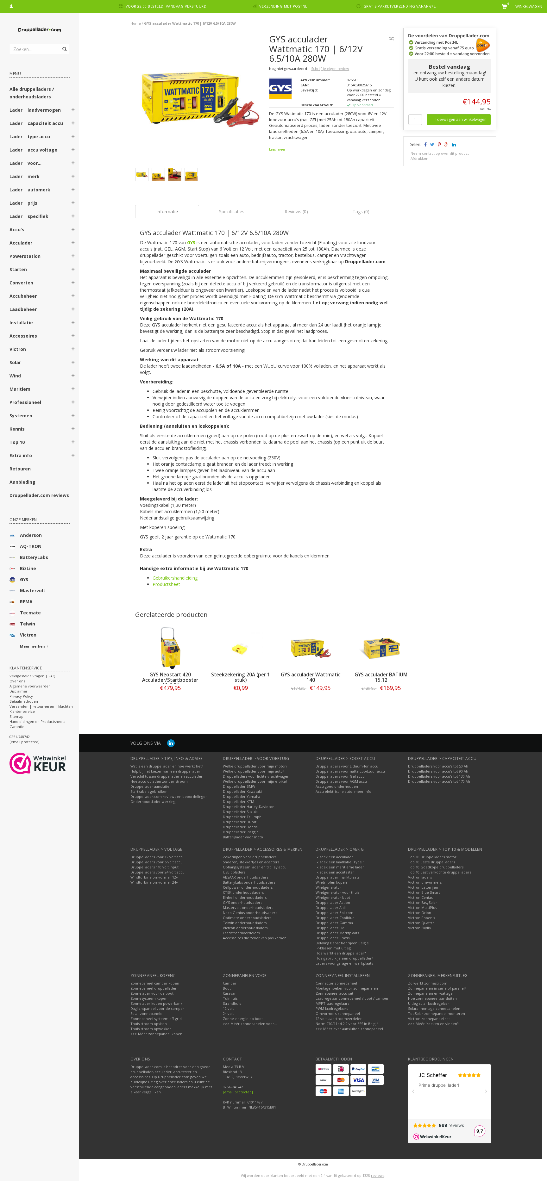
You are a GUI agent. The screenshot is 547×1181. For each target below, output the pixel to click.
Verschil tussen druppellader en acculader (166, 776)
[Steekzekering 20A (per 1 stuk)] (240, 648)
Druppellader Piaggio (241, 832)
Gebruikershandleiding (175, 578)
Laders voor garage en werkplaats (344, 963)
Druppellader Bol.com (334, 912)
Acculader (20, 243)
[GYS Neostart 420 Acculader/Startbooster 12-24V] (170, 648)
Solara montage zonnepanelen (434, 1008)
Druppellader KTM (238, 801)
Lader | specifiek (28, 216)
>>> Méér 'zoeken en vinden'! (433, 1023)
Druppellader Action (333, 902)
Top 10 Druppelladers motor (432, 857)
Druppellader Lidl (330, 927)
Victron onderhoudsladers (245, 927)
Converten (21, 283)
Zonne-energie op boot (243, 1018)
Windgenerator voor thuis (337, 892)
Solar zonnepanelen (147, 1013)
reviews (377, 1175)
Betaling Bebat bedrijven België (342, 943)
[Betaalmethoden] (323, 1069)
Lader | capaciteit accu (36, 123)
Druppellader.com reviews (39, 495)
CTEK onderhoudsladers (243, 892)
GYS (24, 579)
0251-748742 (19, 736)
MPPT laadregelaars (332, 1003)
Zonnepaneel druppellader (153, 988)
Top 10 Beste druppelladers (431, 862)
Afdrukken (419, 158)
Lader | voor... (25, 163)
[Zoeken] (64, 45)
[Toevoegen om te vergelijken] (391, 39)
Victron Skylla (419, 927)
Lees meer (277, 149)
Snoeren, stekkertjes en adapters (251, 862)
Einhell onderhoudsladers (245, 897)
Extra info (20, 455)
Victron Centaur (421, 897)
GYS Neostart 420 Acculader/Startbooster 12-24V (170, 680)
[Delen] (425, 144)
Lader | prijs (23, 203)
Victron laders (420, 877)
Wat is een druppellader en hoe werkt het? (166, 766)
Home (135, 23)
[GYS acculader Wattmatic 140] (310, 648)
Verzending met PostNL (283, 6)
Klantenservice (22, 711)
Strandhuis (232, 1003)
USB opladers (234, 872)
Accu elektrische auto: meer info (343, 791)
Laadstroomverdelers (241, 932)
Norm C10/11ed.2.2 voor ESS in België (347, 1023)
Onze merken (23, 519)
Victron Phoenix (421, 917)
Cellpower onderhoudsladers (248, 887)
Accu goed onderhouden (337, 786)
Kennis (17, 429)
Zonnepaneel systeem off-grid (156, 1018)
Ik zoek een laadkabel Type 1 (340, 862)
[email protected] (238, 1092)
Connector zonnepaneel (336, 983)
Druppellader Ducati (240, 821)
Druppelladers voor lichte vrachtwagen (256, 776)
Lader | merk (24, 176)
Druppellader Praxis (332, 937)
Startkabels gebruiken (148, 791)
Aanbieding (22, 482)
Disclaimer (18, 691)
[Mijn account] (11, 5)
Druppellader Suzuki (240, 811)
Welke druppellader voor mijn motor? (255, 766)
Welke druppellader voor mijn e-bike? (255, 781)
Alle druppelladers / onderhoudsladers (31, 93)
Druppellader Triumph (242, 816)
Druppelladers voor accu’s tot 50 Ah (438, 766)
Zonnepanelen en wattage (430, 993)
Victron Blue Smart (424, 892)
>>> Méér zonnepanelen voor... (250, 1023)
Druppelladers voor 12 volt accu (157, 857)
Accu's (16, 230)
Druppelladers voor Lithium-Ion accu (347, 766)
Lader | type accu (29, 137)
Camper (229, 983)
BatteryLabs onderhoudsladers (249, 882)
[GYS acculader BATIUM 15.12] (381, 648)
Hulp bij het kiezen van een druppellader (165, 771)
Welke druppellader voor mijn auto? (253, 771)
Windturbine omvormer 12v (154, 877)
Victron (17, 349)
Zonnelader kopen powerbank (156, 1003)
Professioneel (25, 402)
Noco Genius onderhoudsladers (250, 912)
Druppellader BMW (239, 786)
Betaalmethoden (23, 701)
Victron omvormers (425, 882)
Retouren (20, 469)
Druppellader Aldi (331, 907)
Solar (15, 362)
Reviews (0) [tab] (296, 211)
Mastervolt (32, 590)
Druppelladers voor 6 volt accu (156, 862)
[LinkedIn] (171, 743)
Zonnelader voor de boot (151, 993)
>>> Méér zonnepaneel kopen (156, 1033)
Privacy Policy (21, 696)
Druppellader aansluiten (151, 786)
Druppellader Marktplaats (337, 932)
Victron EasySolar (422, 902)
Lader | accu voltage (33, 150)
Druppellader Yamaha (241, 796)
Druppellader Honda (240, 826)
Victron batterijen (423, 887)
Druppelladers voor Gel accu (340, 776)
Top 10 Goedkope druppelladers (435, 867)
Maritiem (19, 389)
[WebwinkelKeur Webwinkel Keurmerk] (49, 763)
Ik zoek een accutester (335, 872)
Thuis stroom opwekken (151, 1028)
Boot (227, 988)
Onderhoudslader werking (152, 801)
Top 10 (17, 442)
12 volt (228, 1008)
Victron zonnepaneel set (429, 1018)
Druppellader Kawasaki (242, 791)
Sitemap (16, 716)
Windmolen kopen (331, 882)
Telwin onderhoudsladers (245, 922)
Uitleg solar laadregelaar (428, 1003)
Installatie (21, 323)
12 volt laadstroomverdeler (339, 1018)
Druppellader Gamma (334, 922)
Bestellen (170, 701)
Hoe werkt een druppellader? (341, 953)
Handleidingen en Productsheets (37, 721)
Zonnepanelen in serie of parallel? (437, 988)
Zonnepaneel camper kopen (154, 983)
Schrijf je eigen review (330, 68)
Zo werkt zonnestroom (427, 983)
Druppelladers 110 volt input (154, 867)
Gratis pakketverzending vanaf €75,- (400, 6)
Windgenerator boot (333, 897)
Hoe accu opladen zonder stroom (159, 781)
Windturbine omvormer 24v (154, 882)
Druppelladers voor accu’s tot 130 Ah (439, 776)
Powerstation (25, 256)
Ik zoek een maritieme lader (340, 867)
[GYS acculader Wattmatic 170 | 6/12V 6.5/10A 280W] (200, 100)
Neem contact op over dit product (440, 153)
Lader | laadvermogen (35, 110)
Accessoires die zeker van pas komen (254, 937)
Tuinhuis (230, 998)
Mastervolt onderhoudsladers (248, 907)
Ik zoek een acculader (334, 857)
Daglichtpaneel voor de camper (157, 1008)
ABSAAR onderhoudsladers (245, 877)
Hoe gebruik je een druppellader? (344, 958)
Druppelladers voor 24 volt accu (157, 872)
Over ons (17, 681)
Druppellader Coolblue (335, 917)
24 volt (228, 1013)
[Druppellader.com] (39, 30)
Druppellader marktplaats (337, 877)
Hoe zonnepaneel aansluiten (432, 998)
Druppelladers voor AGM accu (341, 781)
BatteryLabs (34, 557)
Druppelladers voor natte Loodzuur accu (350, 771)
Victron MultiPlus (422, 907)
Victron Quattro (421, 922)
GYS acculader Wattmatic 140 (311, 677)
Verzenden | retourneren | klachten (41, 706)
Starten (18, 269)
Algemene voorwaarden (30, 686)
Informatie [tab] (167, 211)
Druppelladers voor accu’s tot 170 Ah (439, 781)
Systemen (20, 416)
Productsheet (166, 584)
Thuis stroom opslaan (148, 1023)
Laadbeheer (23, 309)
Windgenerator (328, 887)
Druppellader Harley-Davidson (248, 806)
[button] (73, 110)
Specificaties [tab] (231, 211)
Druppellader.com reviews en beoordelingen (169, 796)
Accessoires (23, 336)
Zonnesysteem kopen (148, 998)
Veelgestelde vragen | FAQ (32, 676)
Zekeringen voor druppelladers (249, 857)
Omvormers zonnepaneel (338, 1013)
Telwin (27, 624)
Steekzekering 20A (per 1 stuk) (240, 677)
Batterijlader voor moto (243, 837)
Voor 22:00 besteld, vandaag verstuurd (166, 6)
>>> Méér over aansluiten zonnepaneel (349, 1028)
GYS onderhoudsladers (242, 902)
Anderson (31, 535)
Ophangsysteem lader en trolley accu (254, 867)
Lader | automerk (29, 190)
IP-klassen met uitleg (333, 948)
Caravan (229, 993)
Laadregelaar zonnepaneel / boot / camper (352, 998)
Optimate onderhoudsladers (247, 917)
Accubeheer (23, 296)
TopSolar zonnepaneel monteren (436, 1013)
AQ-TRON (30, 546)
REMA (26, 602)
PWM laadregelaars (332, 1008)
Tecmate (30, 613)
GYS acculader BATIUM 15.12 (381, 677)
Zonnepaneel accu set (334, 993)
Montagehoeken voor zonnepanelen (347, 988)
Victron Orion (419, 912)
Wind (15, 376)
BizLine (28, 568)
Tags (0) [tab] (361, 211)
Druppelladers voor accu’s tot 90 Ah (438, 771)
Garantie (16, 726)
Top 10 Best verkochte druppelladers (439, 872)
